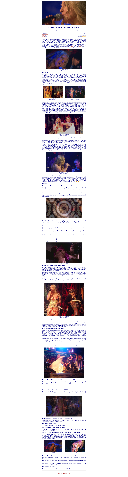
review (80, 46)
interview (71, 46)
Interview (43, 36)
